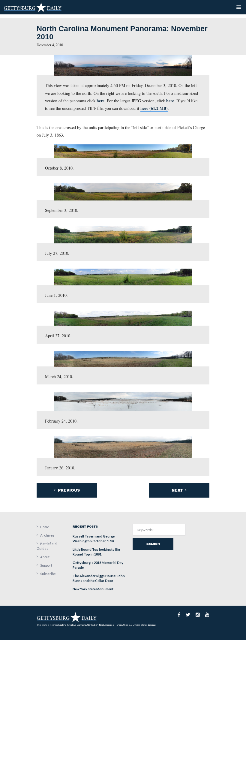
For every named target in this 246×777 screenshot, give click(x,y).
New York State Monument (93, 589)
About (45, 557)
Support (46, 565)
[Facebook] (179, 614)
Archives (47, 535)
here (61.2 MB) (154, 108)
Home (44, 527)
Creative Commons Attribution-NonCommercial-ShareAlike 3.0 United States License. (111, 624)
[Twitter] (188, 614)
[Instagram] (198, 614)
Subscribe (48, 574)
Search (153, 544)
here (100, 101)
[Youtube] (207, 614)
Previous (68, 490)
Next (178, 490)
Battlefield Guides (47, 546)
